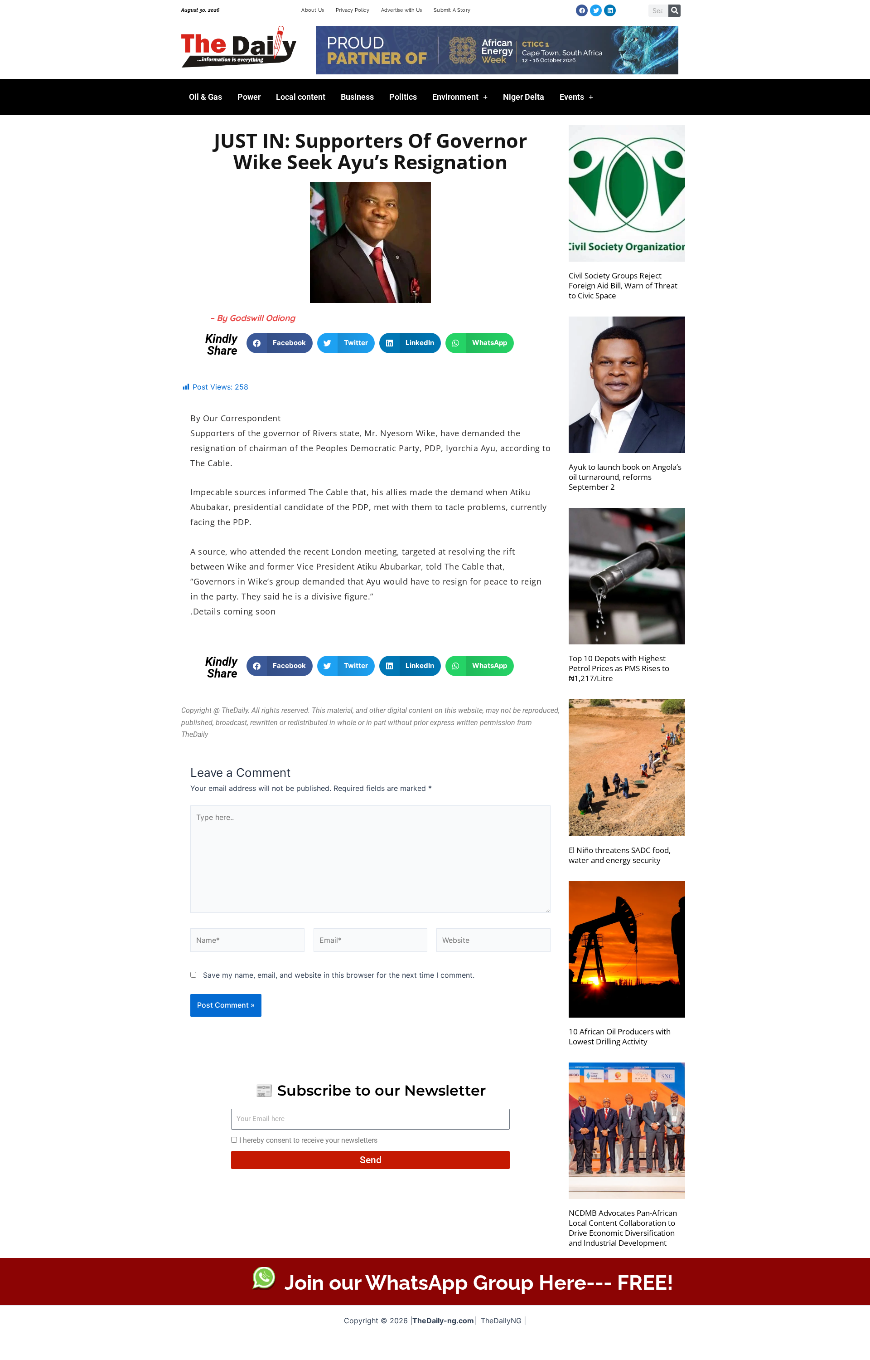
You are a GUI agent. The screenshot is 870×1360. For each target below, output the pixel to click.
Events (572, 97)
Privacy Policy (352, 10)
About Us (312, 10)
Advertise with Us (401, 10)
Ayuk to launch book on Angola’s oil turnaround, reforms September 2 (625, 477)
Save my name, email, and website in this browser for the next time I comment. (338, 975)
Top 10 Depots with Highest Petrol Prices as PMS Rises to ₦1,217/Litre (619, 668)
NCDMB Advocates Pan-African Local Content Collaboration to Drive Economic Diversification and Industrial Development (623, 1228)
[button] (279, 343)
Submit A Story (452, 10)
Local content (300, 97)
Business (357, 97)
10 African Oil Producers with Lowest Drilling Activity (620, 1036)
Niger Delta (523, 97)
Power (249, 97)
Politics (403, 97)
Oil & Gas (205, 97)
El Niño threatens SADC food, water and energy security (620, 855)
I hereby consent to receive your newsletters (308, 1140)
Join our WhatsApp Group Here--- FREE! (479, 1283)
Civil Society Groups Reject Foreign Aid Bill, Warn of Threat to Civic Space (623, 285)
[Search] (674, 11)
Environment (455, 97)
